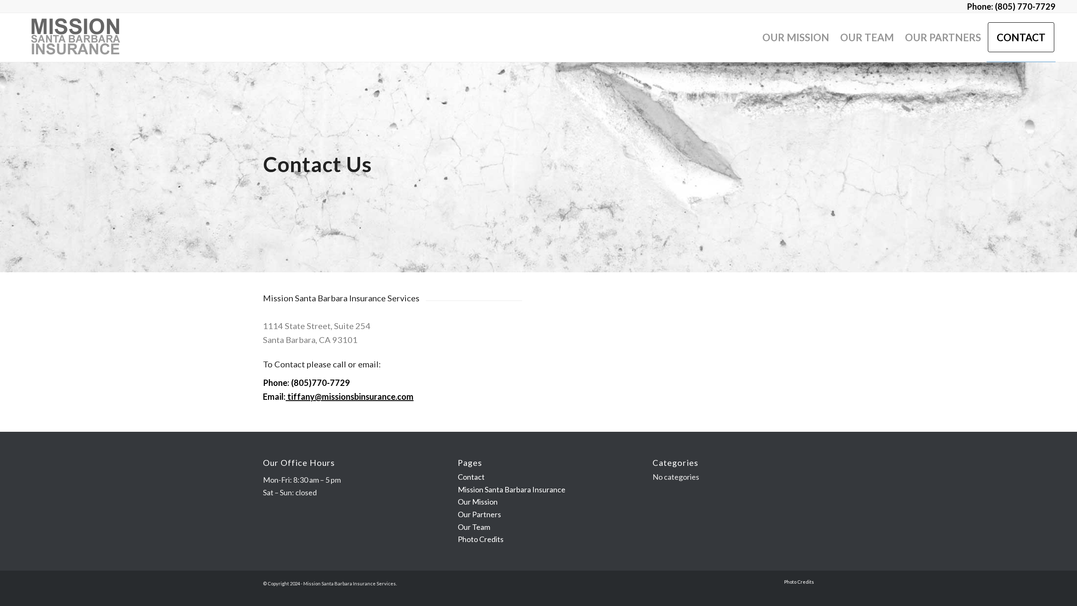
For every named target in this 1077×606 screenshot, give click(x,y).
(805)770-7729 (320, 382)
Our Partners (479, 514)
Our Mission (478, 501)
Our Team (474, 527)
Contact (471, 476)
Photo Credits (481, 539)
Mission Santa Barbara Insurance (511, 489)
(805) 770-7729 (1025, 6)
